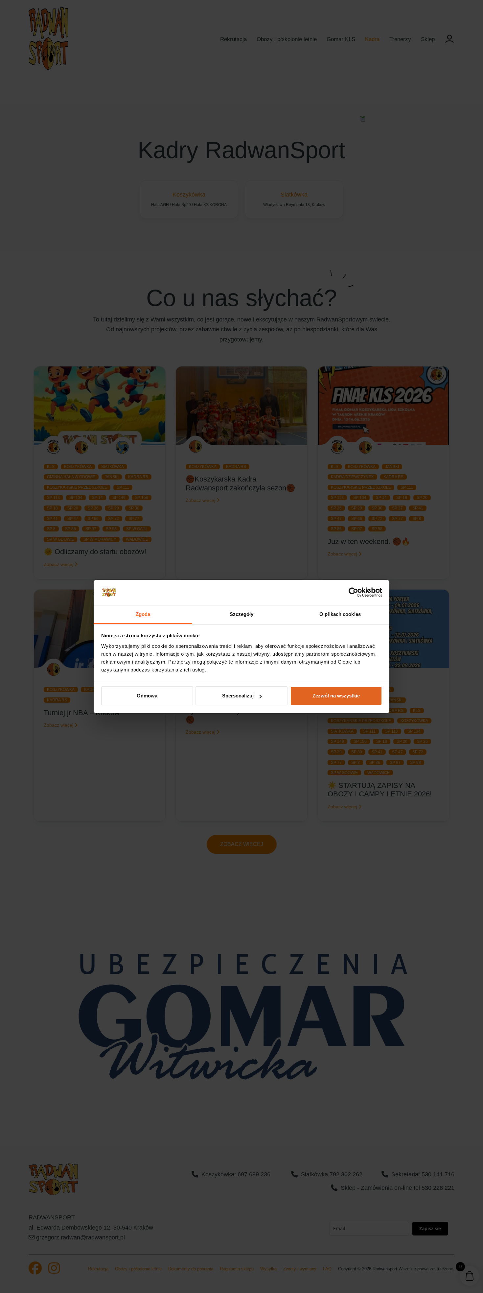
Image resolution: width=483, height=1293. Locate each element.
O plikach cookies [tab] (340, 614)
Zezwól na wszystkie (336, 695)
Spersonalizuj (238, 695)
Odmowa (147, 695)
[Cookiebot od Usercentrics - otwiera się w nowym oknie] (353, 593)
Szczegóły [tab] (242, 614)
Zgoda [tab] (143, 614)
